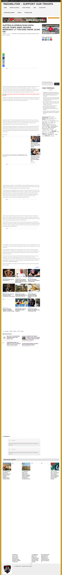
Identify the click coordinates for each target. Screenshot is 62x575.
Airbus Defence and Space (46, 116)
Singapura (44, 133)
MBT (46, 127)
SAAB (58, 131)
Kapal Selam (29, 33)
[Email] (21, 64)
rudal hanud (49, 131)
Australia (14, 331)
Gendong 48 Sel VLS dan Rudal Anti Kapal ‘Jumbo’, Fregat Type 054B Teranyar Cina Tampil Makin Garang (51, 99)
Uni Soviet (52, 135)
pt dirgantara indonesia (46, 130)
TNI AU (50, 134)
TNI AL (44, 134)
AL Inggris (7, 331)
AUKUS (11, 331)
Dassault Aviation (48, 119)
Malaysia (43, 127)
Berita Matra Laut (15, 33)
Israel (51, 122)
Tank (34, 7)
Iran (49, 122)
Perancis (53, 127)
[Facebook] (21, 56)
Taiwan (48, 133)
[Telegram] (21, 60)
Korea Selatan (46, 124)
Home (5, 7)
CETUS (18, 331)
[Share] (21, 66)
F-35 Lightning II (53, 120)
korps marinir (53, 125)
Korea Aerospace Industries (50, 123)
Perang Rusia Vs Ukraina (47, 128)
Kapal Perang (26, 7)
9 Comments (24, 346)
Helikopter (42, 7)
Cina (43, 119)
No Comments (24, 341)
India (43, 122)
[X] (21, 58)
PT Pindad (52, 130)
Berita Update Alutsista (23, 33)
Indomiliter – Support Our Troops (23, 566)
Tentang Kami (28, 12)
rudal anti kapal (44, 131)
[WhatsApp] (21, 54)
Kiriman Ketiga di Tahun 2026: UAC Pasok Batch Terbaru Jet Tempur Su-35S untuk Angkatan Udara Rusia (51, 103)
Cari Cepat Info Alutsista (47, 82)
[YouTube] (51, 40)
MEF (49, 127)
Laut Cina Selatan (46, 126)
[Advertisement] (21, 44)
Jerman (44, 123)
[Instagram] (46, 40)
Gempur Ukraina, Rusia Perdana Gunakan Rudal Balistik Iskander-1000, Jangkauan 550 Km (51, 112)
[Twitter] (48, 40)
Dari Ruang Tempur (9, 12)
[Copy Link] (21, 62)
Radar (19, 12)
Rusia (54, 131)
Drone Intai (53, 119)
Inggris (22, 331)
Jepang (55, 122)
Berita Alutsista (14, 7)
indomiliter (4, 33)
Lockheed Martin (54, 126)
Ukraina (47, 135)
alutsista (45, 117)
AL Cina (52, 116)
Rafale (55, 130)
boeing (55, 118)
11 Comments (9, 346)
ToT (54, 134)
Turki (56, 134)
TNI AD (51, 133)
